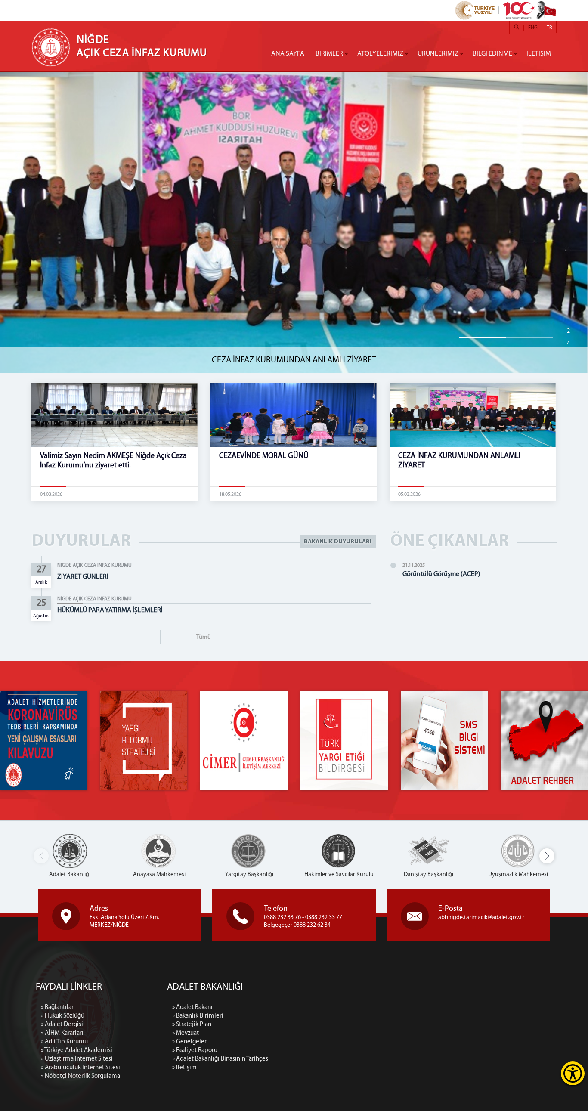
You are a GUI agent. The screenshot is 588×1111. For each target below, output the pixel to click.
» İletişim (184, 1068)
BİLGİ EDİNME (492, 53)
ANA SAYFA (287, 53)
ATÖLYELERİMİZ (380, 53)
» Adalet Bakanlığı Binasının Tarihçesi (221, 1059)
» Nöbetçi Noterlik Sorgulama (80, 1076)
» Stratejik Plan (191, 1024)
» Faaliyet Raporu (194, 1050)
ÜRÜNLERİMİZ (438, 53)
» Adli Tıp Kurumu (64, 1042)
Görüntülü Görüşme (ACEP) (441, 574)
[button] (546, 855)
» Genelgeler (189, 1042)
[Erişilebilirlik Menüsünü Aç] (573, 1073)
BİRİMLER (329, 53)
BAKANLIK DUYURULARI (337, 541)
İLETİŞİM (538, 53)
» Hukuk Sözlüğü (62, 1016)
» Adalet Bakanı (192, 1007)
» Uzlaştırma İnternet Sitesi (77, 1059)
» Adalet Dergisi (62, 1024)
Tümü (203, 637)
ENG (533, 28)
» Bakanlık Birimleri (197, 1016)
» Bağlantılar (57, 1007)
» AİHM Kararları (62, 1033)
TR (549, 28)
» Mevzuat (185, 1033)
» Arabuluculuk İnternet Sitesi (80, 1068)
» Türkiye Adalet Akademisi (76, 1050)
